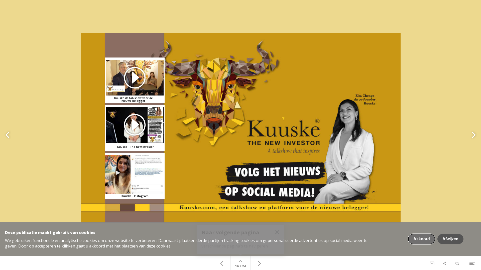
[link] (135, 176)
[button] (135, 125)
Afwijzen (450, 239)
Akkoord (421, 239)
